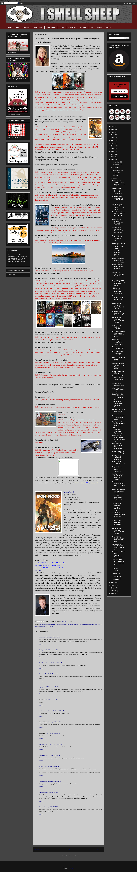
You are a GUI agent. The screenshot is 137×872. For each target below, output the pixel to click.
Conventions (72, 27)
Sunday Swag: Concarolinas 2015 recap (117, 457)
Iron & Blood (68, 492)
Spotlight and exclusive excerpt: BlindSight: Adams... (116, 507)
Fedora (41, 807)
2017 (113, 154)
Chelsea (41, 792)
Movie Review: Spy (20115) (118, 372)
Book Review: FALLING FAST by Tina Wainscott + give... (118, 438)
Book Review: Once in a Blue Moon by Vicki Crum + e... (118, 214)
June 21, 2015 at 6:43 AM (53, 637)
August (115, 173)
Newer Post (38, 849)
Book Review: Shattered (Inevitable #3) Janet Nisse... (117, 222)
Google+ (24, 1)
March (115, 573)
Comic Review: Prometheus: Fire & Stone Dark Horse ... (118, 515)
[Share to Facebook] (41, 621)
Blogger (72, 868)
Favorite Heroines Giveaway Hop (118, 347)
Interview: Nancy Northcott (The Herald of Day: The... (117, 199)
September (116, 170)
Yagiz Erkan (43, 781)
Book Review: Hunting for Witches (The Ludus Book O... (118, 341)
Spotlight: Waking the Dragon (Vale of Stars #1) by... (118, 423)
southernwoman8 (44, 711)
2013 (113, 585)
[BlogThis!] (37, 621)
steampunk (42, 626)
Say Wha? (83, 27)
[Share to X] (39, 621)
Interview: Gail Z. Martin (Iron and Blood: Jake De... (118, 313)
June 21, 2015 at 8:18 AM (55, 663)
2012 (113, 588)
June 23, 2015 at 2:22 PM (56, 744)
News (17, 27)
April (114, 571)
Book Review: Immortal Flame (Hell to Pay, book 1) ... (118, 484)
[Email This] (36, 621)
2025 (113, 132)
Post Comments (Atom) (72, 856)
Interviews (26, 27)
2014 (113, 582)
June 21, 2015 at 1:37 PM (50, 700)
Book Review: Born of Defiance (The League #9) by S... (118, 396)
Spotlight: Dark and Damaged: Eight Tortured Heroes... (118, 366)
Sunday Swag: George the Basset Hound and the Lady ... (118, 230)
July (114, 175)
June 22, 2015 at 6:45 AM (55, 722)
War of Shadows (49, 626)
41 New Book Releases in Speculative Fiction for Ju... (117, 430)
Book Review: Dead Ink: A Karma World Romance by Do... (118, 334)
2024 (113, 135)
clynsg (41, 687)
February (116, 576)
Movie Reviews (51, 27)
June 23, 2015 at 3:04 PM (53, 755)
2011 (112, 590)
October (115, 167)
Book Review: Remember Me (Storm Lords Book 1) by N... (117, 446)
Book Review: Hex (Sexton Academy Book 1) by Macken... (118, 283)
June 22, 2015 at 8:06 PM (53, 733)
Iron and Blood (86, 624)
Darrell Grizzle (43, 744)
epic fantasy (57, 624)
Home (10, 27)
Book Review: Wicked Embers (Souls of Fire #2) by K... (118, 183)
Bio (92, 27)
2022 (113, 140)
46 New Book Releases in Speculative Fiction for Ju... (117, 523)
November (116, 165)
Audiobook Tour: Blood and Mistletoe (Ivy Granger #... (117, 253)
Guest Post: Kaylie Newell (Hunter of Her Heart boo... (118, 260)
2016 (113, 157)
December (116, 162)
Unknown (42, 674)
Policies (108, 27)
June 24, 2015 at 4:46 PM (52, 766)
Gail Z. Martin (65, 624)
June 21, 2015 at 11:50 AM (51, 687)
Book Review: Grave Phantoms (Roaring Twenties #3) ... (118, 468)
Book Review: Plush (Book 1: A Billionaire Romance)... (118, 554)
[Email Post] (70, 621)
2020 (113, 146)
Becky (41, 650)
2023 (113, 138)
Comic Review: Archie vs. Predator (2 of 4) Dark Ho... (118, 531)
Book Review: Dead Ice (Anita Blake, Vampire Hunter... (118, 491)
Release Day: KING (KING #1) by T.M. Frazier (118, 359)
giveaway (72, 624)
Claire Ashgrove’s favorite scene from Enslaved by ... (118, 546)
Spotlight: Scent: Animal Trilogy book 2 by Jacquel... (117, 476)
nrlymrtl (41, 766)
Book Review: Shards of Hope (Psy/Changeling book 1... (118, 538)
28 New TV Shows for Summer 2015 (118, 462)
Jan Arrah (42, 755)
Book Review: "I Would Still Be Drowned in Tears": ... (117, 237)
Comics (62, 27)
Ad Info (99, 27)
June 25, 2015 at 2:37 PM (51, 807)
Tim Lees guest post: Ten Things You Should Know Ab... (118, 562)
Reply (41, 644)
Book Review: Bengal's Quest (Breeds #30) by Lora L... (118, 298)
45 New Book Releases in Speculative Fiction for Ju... (117, 191)
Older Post (99, 849)
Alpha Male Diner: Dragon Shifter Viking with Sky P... (118, 404)
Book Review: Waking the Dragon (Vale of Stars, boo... (118, 306)
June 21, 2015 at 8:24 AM (52, 674)
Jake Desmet (93, 624)
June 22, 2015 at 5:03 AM (57, 711)
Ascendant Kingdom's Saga (46, 624)
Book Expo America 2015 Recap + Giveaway (118, 417)
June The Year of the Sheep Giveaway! (117, 327)
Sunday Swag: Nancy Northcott (118, 384)
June (114, 178)
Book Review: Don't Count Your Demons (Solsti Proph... (118, 245)
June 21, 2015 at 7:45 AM (51, 650)
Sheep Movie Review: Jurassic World (118, 389)
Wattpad (38, 570)
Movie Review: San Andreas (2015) (118, 452)
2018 (113, 151)
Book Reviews (38, 27)
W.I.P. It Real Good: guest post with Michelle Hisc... (118, 411)
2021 (113, 143)
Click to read (11, 274)
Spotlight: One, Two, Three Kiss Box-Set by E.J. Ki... (118, 275)
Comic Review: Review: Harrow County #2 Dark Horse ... (118, 206)
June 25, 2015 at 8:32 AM (54, 781)
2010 (113, 593)
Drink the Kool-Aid (119, 96)
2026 (113, 129)
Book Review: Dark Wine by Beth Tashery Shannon (118, 353)
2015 (113, 159)
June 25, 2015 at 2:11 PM (51, 792)
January (115, 579)
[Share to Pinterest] (43, 621)
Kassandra (42, 637)
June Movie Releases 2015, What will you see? (118, 498)
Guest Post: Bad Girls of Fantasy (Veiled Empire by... (118, 378)
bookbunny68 (43, 663)
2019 (113, 148)
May (114, 568)
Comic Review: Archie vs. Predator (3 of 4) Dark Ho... (118, 320)
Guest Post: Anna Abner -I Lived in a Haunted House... (118, 267)
